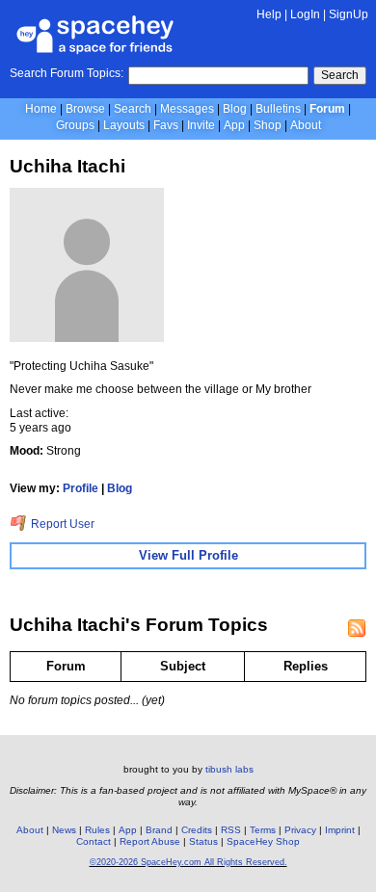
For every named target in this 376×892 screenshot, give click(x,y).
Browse (85, 109)
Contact (93, 841)
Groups (75, 125)
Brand (159, 830)
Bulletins (278, 109)
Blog (235, 109)
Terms (263, 830)
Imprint (340, 830)
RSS (231, 830)
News (64, 830)
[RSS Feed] (356, 628)
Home (41, 109)
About (305, 125)
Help (269, 14)
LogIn (305, 14)
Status (203, 841)
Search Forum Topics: (66, 73)
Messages (187, 109)
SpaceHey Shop (263, 841)
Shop (268, 125)
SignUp (348, 14)
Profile (80, 488)
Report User (61, 524)
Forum (327, 109)
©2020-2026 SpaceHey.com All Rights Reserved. (188, 862)
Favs (165, 125)
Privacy (300, 830)
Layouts (124, 125)
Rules (97, 830)
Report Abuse (150, 841)
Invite (201, 125)
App (234, 125)
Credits (196, 830)
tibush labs (229, 769)
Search (340, 75)
